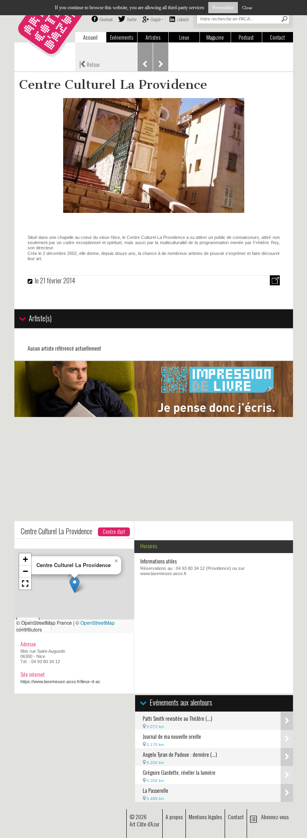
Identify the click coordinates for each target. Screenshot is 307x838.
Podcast (246, 37)
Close (247, 7)
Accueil (90, 37)
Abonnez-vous (275, 816)
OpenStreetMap (97, 622)
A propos (174, 816)
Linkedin (182, 19)
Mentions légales (205, 816)
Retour (89, 63)
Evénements (121, 37)
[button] (75, 585)
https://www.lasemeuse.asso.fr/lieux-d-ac (60, 681)
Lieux (184, 37)
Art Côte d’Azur (144, 824)
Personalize (223, 7)
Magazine (215, 37)
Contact (277, 37)
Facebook (105, 19)
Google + (156, 19)
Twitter (131, 19)
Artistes (153, 37)
